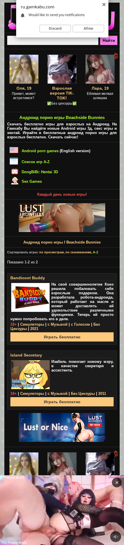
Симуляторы (32, 324)
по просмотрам (51, 252)
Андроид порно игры (43, 242)
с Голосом (80, 324)
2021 (34, 329)
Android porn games (40, 151)
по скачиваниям (78, 252)
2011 (102, 393)
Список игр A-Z (36, 162)
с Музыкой (57, 324)
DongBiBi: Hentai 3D (40, 172)
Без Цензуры (83, 393)
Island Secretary (26, 355)
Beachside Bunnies (83, 242)
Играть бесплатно (62, 337)
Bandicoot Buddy (27, 278)
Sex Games (32, 181)
